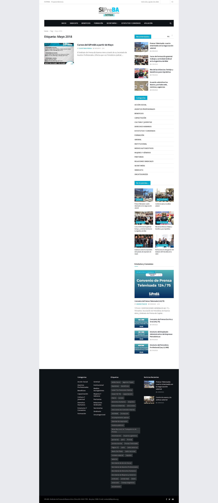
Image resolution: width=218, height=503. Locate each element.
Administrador (141, 304)
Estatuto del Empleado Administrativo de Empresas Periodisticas (161, 334)
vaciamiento (116, 486)
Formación (98, 23)
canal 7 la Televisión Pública (122, 390)
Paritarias (139, 157)
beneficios (125, 386)
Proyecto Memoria (57, 2)
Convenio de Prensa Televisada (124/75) (149, 301)
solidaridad (125, 479)
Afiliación (148, 23)
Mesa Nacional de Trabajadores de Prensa (124, 430)
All (168, 36)
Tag (51, 31)
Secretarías (111, 23)
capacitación (127, 394)
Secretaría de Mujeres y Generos (124, 475)
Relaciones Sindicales (144, 161)
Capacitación (140, 118)
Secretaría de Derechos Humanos (124, 471)
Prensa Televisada (131, 443)
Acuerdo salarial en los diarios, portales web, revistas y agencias (159, 84)
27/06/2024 (154, 350)
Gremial (138, 139)
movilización (116, 436)
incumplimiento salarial (120, 417)
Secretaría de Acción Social (121, 463)
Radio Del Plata (117, 451)
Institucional (141, 144)
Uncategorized (141, 174)
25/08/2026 (154, 51)
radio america (132, 447)
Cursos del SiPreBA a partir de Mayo (95, 44)
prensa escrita (117, 443)
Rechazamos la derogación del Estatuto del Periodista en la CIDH (164, 252)
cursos (121, 398)
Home (46, 31)
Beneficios (86, 23)
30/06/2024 (154, 339)
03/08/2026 (154, 90)
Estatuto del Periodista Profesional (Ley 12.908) (159, 346)
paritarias (115, 439)
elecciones (131, 405)
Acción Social (140, 105)
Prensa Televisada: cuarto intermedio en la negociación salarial (161, 45)
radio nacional (130, 451)
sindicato (115, 479)
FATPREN (47, 2)
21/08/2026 (154, 64)
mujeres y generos (130, 436)
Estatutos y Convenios (131, 23)
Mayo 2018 (58, 31)
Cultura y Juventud (143, 122)
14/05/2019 (97, 48)
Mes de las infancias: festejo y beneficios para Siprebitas (161, 70)
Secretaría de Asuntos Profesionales (125, 467)
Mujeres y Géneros (143, 152)
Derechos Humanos (143, 126)
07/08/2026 (154, 75)
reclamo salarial (117, 455)
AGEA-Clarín (116, 382)
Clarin (114, 398)
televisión (115, 482)
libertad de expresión (119, 421)
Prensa (129, 439)
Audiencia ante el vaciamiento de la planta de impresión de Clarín (143, 252)
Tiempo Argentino (127, 482)
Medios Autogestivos (144, 148)
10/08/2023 (152, 304)
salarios (114, 459)
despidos (131, 402)
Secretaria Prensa (85, 48)
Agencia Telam (128, 382)
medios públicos (118, 425)
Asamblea (115, 386)
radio (123, 447)
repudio (129, 455)
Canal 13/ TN (116, 394)
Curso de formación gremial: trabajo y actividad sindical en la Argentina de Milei (161, 58)
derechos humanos (118, 402)
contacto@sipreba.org (111, 499)
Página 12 (115, 447)
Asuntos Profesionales (145, 109)
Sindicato (74, 23)
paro (123, 439)
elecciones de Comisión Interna (123, 409)
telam (133, 479)
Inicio (64, 23)
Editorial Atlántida (118, 405)
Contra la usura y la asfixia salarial (163, 398)
